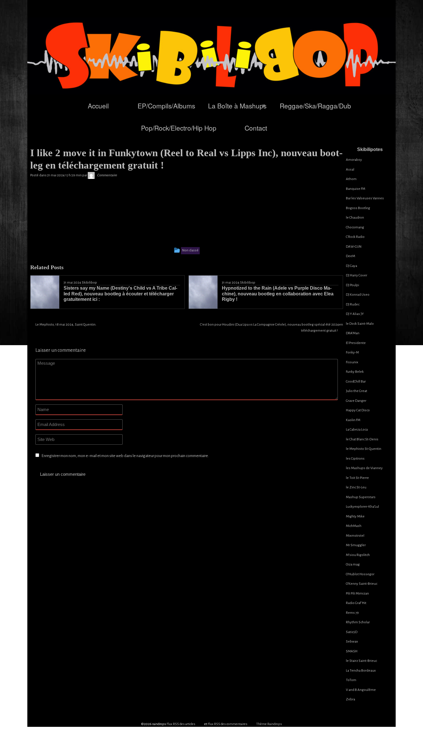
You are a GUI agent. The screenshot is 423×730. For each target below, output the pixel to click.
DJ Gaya (351, 266)
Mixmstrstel (355, 536)
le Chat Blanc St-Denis (362, 439)
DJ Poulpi (352, 285)
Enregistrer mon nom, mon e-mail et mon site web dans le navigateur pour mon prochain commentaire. (125, 456)
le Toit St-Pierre (357, 478)
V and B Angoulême (361, 690)
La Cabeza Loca (357, 429)
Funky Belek (355, 372)
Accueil (98, 105)
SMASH (351, 651)
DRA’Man (352, 333)
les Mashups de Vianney (364, 468)
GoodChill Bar (356, 381)
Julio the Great (356, 391)
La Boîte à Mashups (237, 105)
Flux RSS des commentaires (227, 724)
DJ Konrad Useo (357, 295)
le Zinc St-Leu (356, 487)
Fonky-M (352, 352)
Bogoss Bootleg (358, 208)
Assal (350, 169)
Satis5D (351, 632)
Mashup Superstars (361, 497)
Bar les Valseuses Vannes (365, 198)
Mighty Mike (355, 516)
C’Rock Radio (355, 237)
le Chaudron (355, 217)
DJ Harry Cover (356, 275)
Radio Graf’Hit (356, 603)
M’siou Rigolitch (358, 555)
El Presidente (356, 343)
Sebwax (352, 641)
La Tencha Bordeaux (361, 670)
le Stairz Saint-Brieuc (361, 661)
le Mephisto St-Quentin (363, 449)
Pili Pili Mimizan (357, 593)
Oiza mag (353, 564)
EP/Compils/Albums (166, 105)
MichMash (353, 526)
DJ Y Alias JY (355, 314)
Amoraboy (354, 160)
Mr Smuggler (356, 545)
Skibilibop (89, 282)
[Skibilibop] (91, 175)
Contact (256, 127)
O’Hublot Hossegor (360, 574)
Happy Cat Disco (358, 410)
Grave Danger (356, 401)
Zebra (350, 699)
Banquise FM (355, 189)
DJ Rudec (352, 304)
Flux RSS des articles (181, 724)
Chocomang (355, 227)
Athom (351, 179)
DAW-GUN (353, 247)
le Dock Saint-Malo (360, 324)
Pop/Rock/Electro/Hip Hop (178, 127)
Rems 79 (352, 613)
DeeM (350, 256)
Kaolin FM (353, 420)
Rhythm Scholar (358, 622)
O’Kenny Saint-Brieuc (361, 584)
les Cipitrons (355, 458)
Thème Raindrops (269, 724)
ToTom (351, 680)
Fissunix (352, 362)
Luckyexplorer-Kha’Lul (362, 507)
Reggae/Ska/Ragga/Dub (315, 105)
